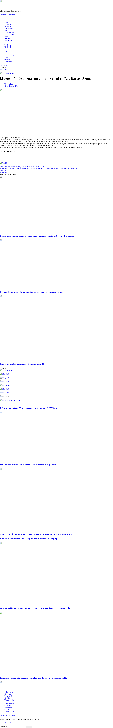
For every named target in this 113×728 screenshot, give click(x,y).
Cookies (7, 698)
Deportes (12, 34)
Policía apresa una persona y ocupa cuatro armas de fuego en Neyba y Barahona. (37, 236)
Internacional (8, 28)
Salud (6, 30)
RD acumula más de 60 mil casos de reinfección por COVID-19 (28, 408)
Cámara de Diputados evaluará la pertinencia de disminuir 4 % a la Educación (36, 534)
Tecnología (8, 40)
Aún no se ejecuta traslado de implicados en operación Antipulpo (29, 539)
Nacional (7, 26)
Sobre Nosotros (9, 692)
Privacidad (8, 696)
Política (7, 36)
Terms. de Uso (9, 700)
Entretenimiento (9, 32)
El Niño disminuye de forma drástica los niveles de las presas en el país (31, 292)
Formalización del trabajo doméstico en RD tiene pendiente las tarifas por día (35, 608)
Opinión (7, 38)
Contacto (7, 694)
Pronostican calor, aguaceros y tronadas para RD (22, 364)
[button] (56, 155)
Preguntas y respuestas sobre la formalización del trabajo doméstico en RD (33, 678)
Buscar (2, 727)
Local (6, 22)
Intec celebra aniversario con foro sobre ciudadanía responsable (28, 465)
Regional (7, 24)
